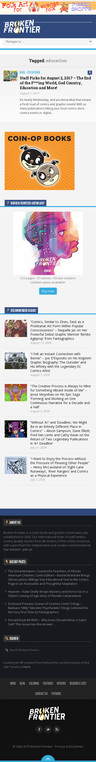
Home (13, 683)
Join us (27, 549)
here (27, 667)
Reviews (61, 683)
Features (48, 683)
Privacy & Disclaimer (69, 746)
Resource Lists (78, 683)
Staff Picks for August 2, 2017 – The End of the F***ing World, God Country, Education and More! (55, 82)
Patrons (56, 693)
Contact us (41, 693)
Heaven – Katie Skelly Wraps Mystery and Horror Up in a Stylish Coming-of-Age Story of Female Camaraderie (48, 593)
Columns (34, 683)
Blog (22, 73)
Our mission (12, 549)
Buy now (48, 291)
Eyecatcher (33, 73)
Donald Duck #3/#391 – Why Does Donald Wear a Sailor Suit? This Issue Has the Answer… (47, 622)
